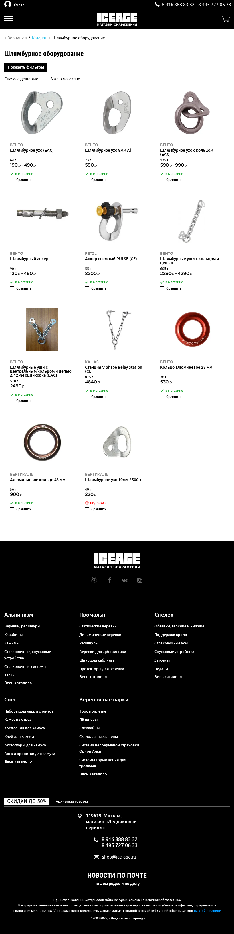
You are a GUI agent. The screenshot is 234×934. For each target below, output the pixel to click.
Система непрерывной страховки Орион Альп (109, 748)
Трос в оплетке (92, 711)
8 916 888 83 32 (178, 4)
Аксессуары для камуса (25, 745)
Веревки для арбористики (102, 652)
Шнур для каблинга (97, 660)
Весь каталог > (18, 683)
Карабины (13, 635)
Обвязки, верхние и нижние (179, 626)
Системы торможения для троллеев (102, 763)
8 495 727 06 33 (214, 4)
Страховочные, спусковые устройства (27, 655)
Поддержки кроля (170, 635)
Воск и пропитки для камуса (29, 754)
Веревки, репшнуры (22, 626)
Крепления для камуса (24, 728)
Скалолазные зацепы (98, 736)
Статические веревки (98, 626)
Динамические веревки (100, 635)
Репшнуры (88, 643)
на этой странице (207, 910)
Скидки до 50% (27, 801)
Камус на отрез (17, 719)
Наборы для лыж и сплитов (28, 711)
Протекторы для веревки (101, 669)
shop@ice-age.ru (119, 857)
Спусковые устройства (174, 652)
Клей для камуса (19, 736)
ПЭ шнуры (88, 719)
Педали (161, 669)
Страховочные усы (171, 643)
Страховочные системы (25, 666)
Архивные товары (72, 801)
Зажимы (11, 643)
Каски (9, 675)
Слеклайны (89, 728)
